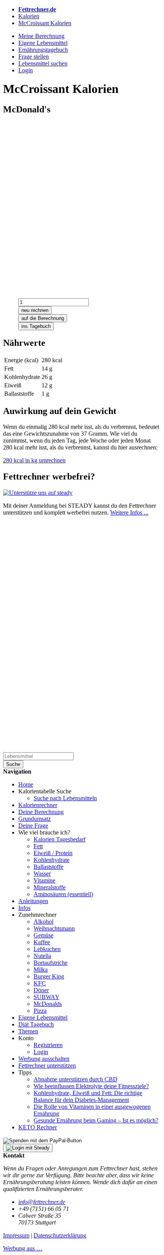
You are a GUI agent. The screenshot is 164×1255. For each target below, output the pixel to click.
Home (25, 784)
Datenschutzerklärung (60, 1235)
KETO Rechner (37, 1127)
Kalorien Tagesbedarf (59, 839)
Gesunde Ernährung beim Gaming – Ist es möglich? (96, 1120)
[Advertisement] (82, 204)
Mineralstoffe (50, 887)
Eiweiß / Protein (53, 853)
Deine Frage (33, 825)
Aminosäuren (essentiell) (63, 894)
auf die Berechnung (42, 318)
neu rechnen (34, 310)
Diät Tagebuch (36, 1024)
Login (41, 1052)
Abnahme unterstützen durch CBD (75, 1079)
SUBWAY (46, 997)
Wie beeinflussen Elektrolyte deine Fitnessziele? (91, 1086)
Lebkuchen (47, 949)
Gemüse (43, 935)
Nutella (42, 956)
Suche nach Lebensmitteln (65, 798)
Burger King (49, 976)
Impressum (16, 1235)
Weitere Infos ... (129, 512)
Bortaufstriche (51, 962)
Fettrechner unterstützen (47, 1065)
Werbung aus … (22, 1248)
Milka (41, 969)
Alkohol (43, 921)
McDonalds (48, 1004)
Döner (41, 990)
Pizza (40, 1010)
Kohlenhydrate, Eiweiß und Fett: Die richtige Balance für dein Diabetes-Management (88, 1096)
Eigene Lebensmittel (43, 1017)
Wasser (42, 873)
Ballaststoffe (48, 866)
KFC (40, 983)
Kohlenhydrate (51, 860)
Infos (24, 908)
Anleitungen (33, 901)
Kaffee (42, 942)
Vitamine (44, 880)
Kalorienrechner (37, 805)
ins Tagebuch (36, 326)
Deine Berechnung (41, 812)
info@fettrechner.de (41, 1202)
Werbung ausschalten (43, 1058)
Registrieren (48, 1045)
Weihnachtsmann (54, 928)
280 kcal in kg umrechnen (34, 460)
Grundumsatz (34, 818)
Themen (28, 1031)
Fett (38, 846)
